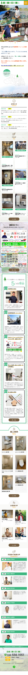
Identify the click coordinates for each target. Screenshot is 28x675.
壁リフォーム (7, 209)
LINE (11, 158)
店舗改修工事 (19, 150)
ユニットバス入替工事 (19, 452)
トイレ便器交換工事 (19, 471)
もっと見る (14, 219)
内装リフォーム (8, 186)
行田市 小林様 (18, 521)
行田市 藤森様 (18, 538)
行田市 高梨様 (4, 519)
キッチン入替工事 (5, 452)
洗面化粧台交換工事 (6, 491)
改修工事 (23, 150)
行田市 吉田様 (4, 538)
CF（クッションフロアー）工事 (7, 161)
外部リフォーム (21, 209)
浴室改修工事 (7, 158)
